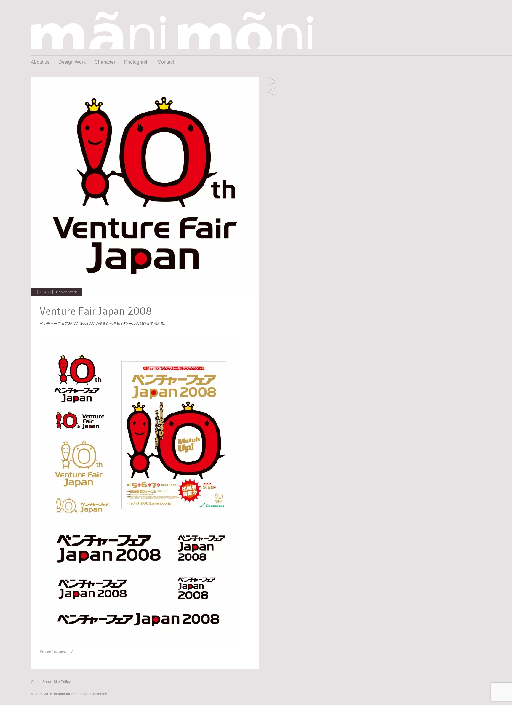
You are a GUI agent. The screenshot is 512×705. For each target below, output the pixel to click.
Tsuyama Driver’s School (272, 82)
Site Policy (62, 682)
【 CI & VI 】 (45, 292)
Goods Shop (41, 682)
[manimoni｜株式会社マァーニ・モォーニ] (172, 48)
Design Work (72, 62)
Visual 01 (272, 92)
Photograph (136, 62)
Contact (166, 62)
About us (40, 62)
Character (105, 62)
